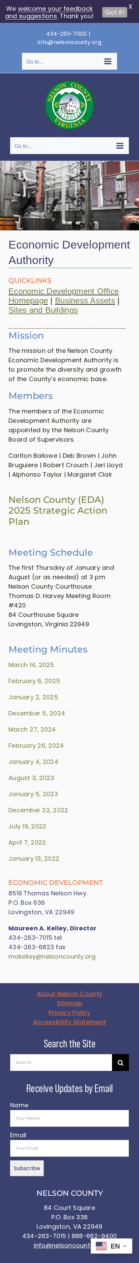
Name (19, 1105)
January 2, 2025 (33, 697)
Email (18, 1135)
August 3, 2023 (31, 778)
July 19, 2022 (27, 826)
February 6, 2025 (34, 681)
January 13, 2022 (33, 858)
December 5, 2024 (36, 713)
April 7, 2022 (27, 842)
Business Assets (85, 300)
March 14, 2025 (31, 665)
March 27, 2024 (32, 729)
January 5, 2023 (33, 794)
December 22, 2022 (38, 810)
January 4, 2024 (33, 761)
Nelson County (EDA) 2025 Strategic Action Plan (57, 510)
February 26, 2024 (36, 745)
